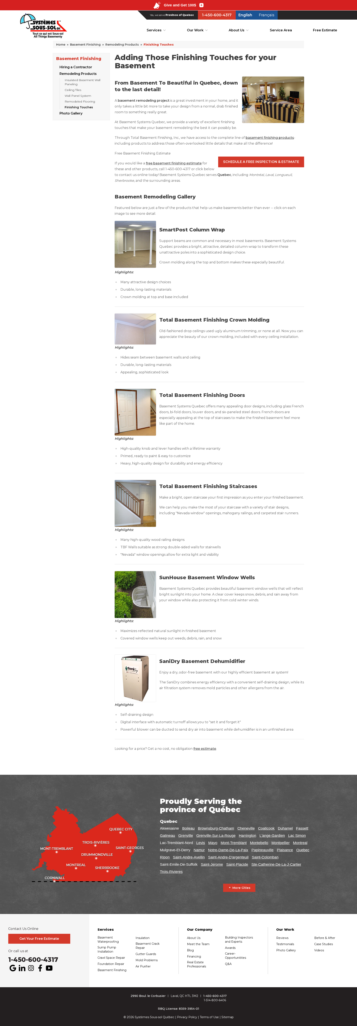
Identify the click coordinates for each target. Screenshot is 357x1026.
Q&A (228, 964)
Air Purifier (143, 966)
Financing (194, 956)
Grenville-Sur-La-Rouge (216, 836)
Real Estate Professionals (196, 964)
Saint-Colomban (265, 857)
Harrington (247, 836)
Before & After (324, 938)
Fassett (302, 828)
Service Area (281, 30)
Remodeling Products (78, 74)
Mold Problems (147, 960)
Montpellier (280, 843)
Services (154, 30)
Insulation (143, 938)
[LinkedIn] (22, 968)
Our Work (195, 30)
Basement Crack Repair (147, 946)
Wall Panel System (78, 96)
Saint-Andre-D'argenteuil (228, 857)
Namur (199, 850)
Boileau (188, 828)
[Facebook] (40, 968)
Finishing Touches (79, 107)
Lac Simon (297, 836)
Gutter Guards (146, 954)
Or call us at (18, 951)
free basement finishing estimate (174, 163)
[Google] (13, 968)
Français (266, 15)
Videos (319, 950)
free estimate (204, 749)
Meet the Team (198, 944)
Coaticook (266, 828)
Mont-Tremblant (234, 843)
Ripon (165, 857)
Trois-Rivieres (171, 872)
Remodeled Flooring (80, 101)
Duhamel (285, 828)
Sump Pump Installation (107, 949)
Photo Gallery (71, 113)
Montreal (300, 843)
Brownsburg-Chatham (216, 828)
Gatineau (167, 836)
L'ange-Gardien (272, 836)
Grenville (185, 836)
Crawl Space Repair (111, 958)
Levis (200, 843)
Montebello (259, 843)
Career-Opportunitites (235, 956)
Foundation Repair (111, 964)
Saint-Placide (237, 864)
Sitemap (227, 1017)
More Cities (241, 888)
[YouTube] (49, 968)
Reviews (282, 938)
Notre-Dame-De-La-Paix (228, 850)
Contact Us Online (23, 928)
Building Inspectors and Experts (239, 939)
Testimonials (285, 944)
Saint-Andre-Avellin (189, 857)
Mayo (212, 843)
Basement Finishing (78, 58)
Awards (230, 948)
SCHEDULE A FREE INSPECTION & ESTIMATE (261, 162)
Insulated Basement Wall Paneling (82, 82)
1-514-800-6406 (215, 1000)
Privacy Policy (187, 1017)
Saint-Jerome (212, 864)
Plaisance (285, 850)
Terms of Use (209, 1017)
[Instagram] (31, 968)
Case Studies (323, 944)
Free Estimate (325, 30)
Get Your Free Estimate (39, 939)
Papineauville (262, 850)
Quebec (302, 850)
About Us (236, 30)
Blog (190, 950)
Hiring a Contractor (76, 67)
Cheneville (246, 828)
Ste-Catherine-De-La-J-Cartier (276, 864)
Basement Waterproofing (108, 939)
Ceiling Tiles (73, 90)
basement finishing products (270, 138)
